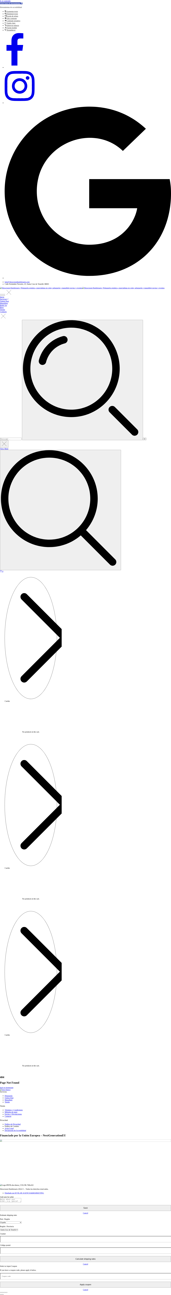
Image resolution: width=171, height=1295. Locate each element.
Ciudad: (3, 1234)
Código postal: (5, 1245)
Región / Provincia (7, 1226)
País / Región (5, 1219)
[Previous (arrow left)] (1, 1294)
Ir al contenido (5, 1)
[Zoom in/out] (6, 1292)
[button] (11, 3)
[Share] (3, 1292)
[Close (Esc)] (1, 1292)
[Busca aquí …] (60, 510)
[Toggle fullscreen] (5, 1292)
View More (4, 449)
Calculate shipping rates (85, 1259)
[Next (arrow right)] (3, 1294)
